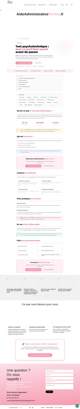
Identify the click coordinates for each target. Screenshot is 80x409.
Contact (42, 407)
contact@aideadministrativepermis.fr (21, 401)
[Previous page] (34, 296)
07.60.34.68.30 (12, 398)
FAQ (67, 4)
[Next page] (46, 296)
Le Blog (62, 4)
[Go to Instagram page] (30, 407)
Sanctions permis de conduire (30, 4)
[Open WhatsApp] (77, 406)
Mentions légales (49, 407)
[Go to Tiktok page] (32, 407)
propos (60, 407)
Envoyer (49, 391)
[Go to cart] (71, 5)
